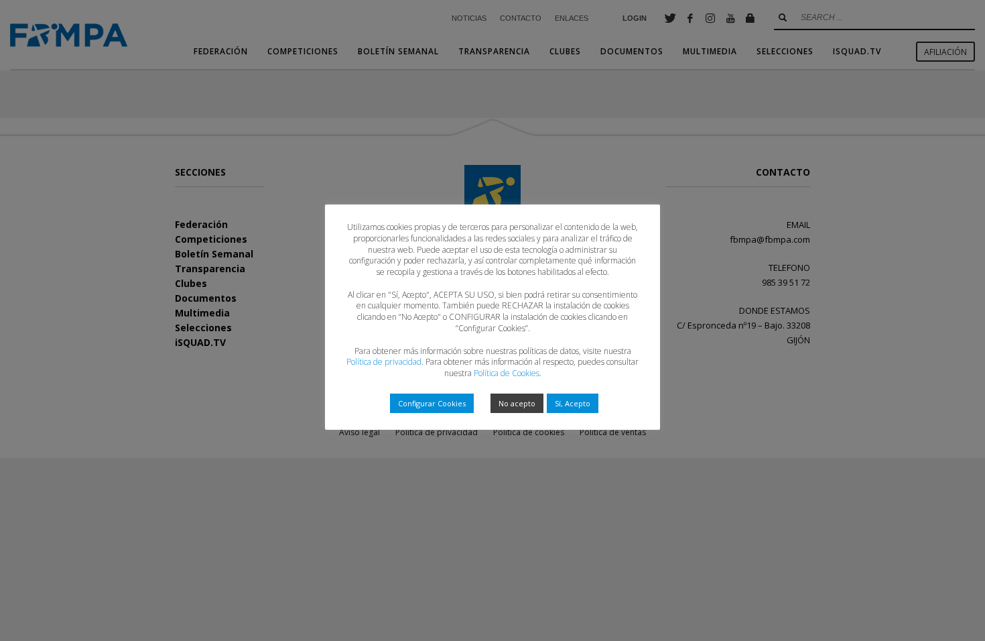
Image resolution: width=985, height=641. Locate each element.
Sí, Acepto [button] (572, 403)
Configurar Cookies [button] (432, 403)
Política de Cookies (506, 373)
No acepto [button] (517, 403)
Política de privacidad (383, 361)
